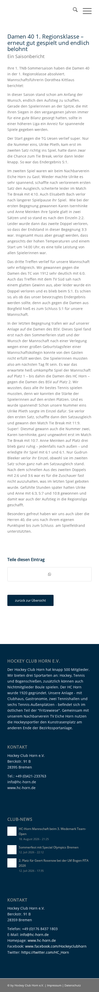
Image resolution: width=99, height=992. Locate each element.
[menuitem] (73, 10)
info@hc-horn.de (34, 934)
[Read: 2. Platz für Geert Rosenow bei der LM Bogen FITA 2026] (11, 862)
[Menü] (85, 10)
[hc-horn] (41, 10)
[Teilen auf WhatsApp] (49, 574)
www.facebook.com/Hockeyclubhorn (56, 946)
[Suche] (73, 10)
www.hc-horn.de (42, 940)
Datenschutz (72, 985)
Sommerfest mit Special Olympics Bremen (48, 847)
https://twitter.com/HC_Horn (45, 952)
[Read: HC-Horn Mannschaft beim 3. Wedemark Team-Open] (11, 831)
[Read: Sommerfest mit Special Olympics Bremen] (11, 849)
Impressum (54, 985)
